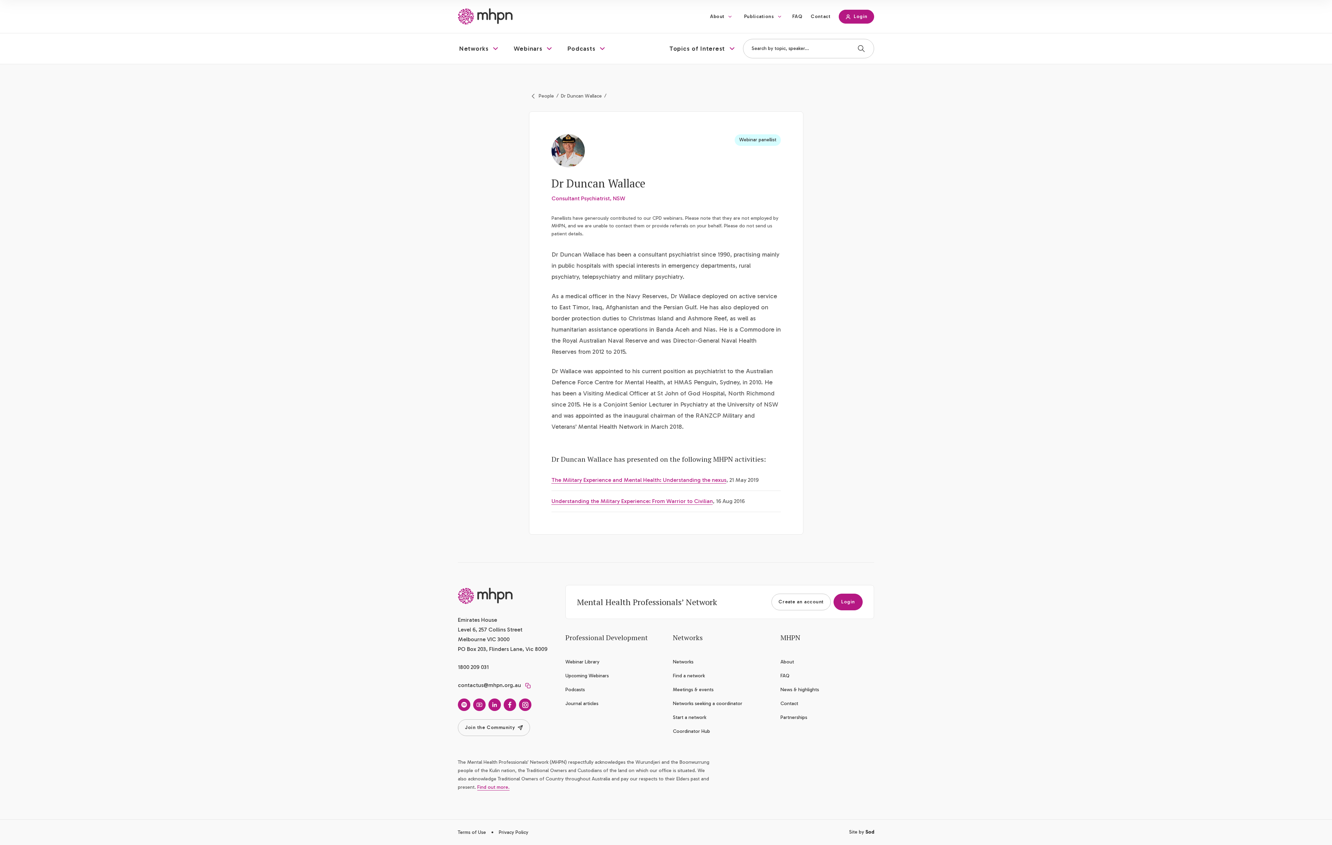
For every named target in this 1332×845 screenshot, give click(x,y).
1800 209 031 (473, 667)
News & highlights (799, 690)
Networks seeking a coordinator (707, 703)
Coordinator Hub (691, 731)
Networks (683, 662)
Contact (820, 16)
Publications (759, 16)
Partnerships (793, 717)
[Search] (861, 48)
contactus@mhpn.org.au (489, 685)
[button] (479, 48)
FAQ (797, 16)
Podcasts (575, 690)
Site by (861, 832)
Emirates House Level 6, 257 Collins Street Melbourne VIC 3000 (490, 630)
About (717, 16)
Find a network (689, 676)
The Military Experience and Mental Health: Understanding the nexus (639, 480)
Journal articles (581, 703)
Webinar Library (582, 662)
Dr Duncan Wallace (581, 96)
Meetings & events (693, 690)
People (546, 96)
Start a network (689, 717)
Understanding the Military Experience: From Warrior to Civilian (632, 501)
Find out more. (493, 787)
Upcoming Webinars (587, 676)
